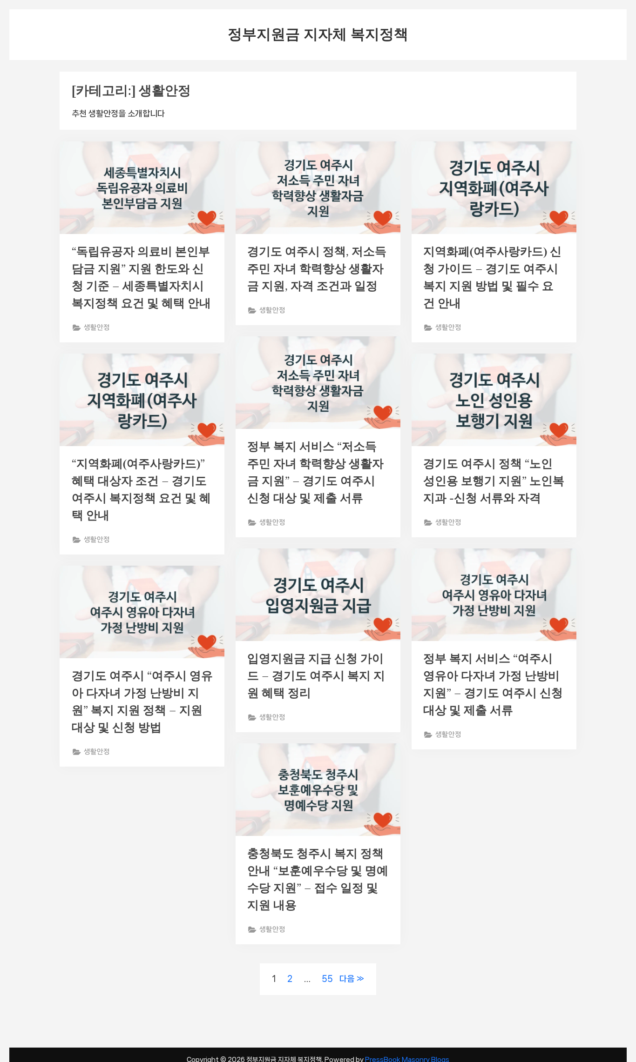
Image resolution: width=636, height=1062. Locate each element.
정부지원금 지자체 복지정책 (318, 34)
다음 (346, 979)
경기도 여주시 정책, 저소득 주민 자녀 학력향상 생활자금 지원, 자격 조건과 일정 (316, 268)
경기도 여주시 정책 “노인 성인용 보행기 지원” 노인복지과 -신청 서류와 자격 (493, 480)
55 (327, 979)
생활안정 (97, 327)
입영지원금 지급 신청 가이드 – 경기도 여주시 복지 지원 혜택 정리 (316, 675)
